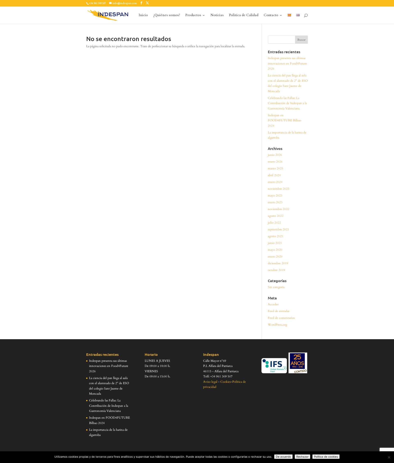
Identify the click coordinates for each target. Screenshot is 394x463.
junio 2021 (275, 243)
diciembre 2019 (278, 263)
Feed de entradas (278, 311)
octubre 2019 (276, 270)
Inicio (143, 15)
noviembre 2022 (278, 209)
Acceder (273, 304)
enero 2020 (275, 256)
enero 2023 (275, 202)
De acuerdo (283, 456)
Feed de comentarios (281, 318)
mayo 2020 (275, 250)
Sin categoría (276, 287)
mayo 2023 (275, 195)
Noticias (217, 15)
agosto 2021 (275, 236)
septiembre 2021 (278, 229)
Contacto (271, 15)
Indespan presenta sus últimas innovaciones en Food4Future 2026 (287, 63)
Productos (193, 15)
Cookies (225, 382)
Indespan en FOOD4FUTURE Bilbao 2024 (284, 120)
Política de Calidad (243, 15)
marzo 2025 (275, 168)
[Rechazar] (389, 457)
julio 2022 (274, 223)
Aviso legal (210, 382)
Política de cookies (326, 456)
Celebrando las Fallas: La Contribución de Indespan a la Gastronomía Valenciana (287, 103)
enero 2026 (275, 162)
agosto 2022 (275, 216)
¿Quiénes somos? (166, 15)
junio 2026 (275, 155)
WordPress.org (277, 325)
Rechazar (302, 456)
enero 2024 (275, 182)
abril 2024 (274, 175)
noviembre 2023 (278, 189)
